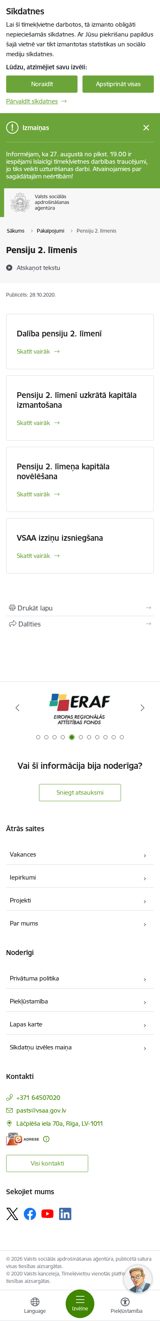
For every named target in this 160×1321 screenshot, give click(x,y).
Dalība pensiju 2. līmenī (59, 333)
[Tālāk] (142, 707)
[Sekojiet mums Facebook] (30, 1214)
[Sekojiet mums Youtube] (47, 1213)
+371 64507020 (38, 1098)
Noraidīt (42, 84)
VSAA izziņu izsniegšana (60, 538)
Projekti (20, 900)
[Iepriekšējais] (18, 707)
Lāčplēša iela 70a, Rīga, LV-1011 (59, 1123)
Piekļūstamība (29, 1001)
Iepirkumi (23, 877)
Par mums (24, 923)
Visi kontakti (47, 1163)
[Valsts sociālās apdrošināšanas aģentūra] (71, 212)
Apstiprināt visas (118, 84)
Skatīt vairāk (33, 351)
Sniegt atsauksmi (80, 792)
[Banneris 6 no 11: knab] (80, 708)
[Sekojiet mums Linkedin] (65, 1214)
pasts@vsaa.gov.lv (41, 1110)
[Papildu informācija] (46, 1139)
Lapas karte (26, 1024)
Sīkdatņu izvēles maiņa (41, 1047)
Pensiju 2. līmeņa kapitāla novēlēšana (63, 471)
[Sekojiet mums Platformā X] (12, 1214)
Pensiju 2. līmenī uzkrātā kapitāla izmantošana (77, 400)
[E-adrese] (22, 1139)
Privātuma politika (34, 978)
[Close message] (146, 127)
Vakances (23, 854)
